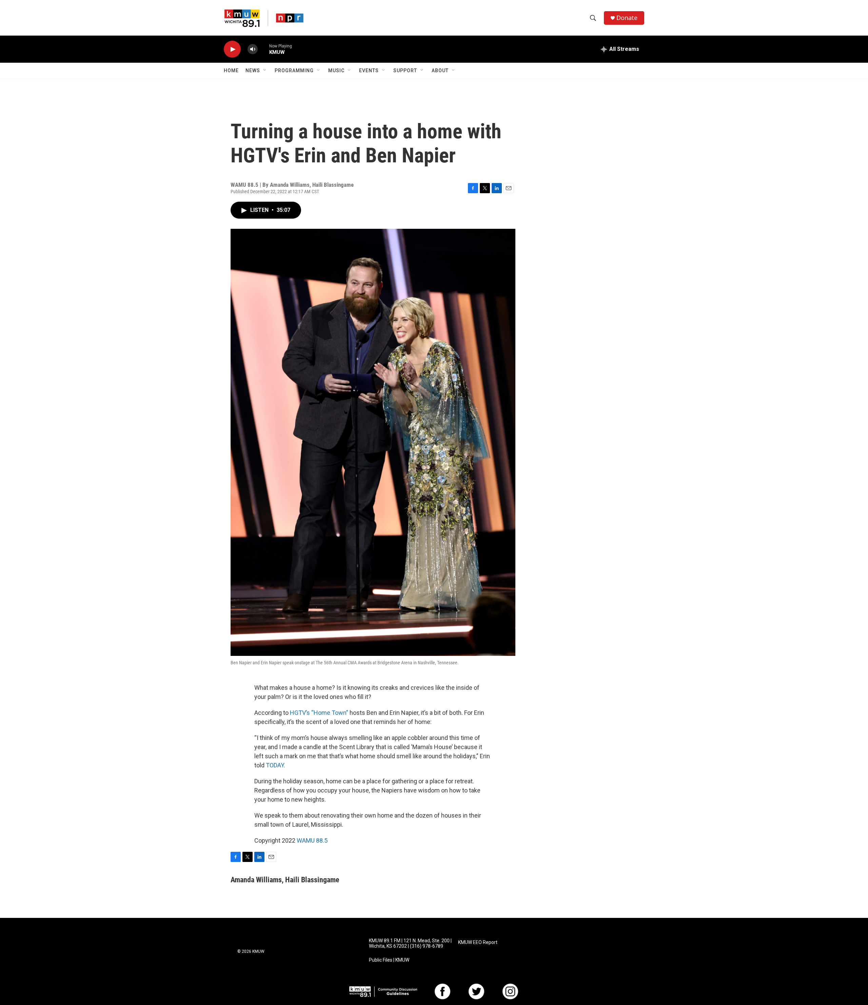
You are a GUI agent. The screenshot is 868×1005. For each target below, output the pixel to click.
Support (405, 70)
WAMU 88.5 (312, 840)
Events (369, 70)
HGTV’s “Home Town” (319, 712)
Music (336, 70)
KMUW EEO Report (477, 942)
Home (231, 70)
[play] (232, 49)
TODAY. (275, 765)
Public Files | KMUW (389, 960)
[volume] (252, 49)
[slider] (263, 49)
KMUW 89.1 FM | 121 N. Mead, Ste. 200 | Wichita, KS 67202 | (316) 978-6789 (410, 943)
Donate (626, 17)
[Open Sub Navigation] (265, 70)
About (440, 70)
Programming (294, 70)
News (252, 70)
